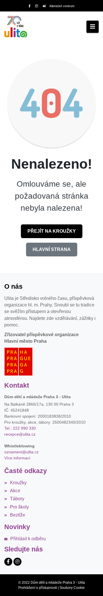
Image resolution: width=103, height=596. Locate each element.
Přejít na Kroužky (51, 231)
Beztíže (17, 515)
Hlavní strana (52, 249)
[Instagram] (36, 6)
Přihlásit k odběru (28, 538)
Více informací (17, 458)
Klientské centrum (61, 6)
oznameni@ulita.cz (21, 452)
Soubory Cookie (72, 588)
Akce (15, 490)
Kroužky (18, 482)
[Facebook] (30, 6)
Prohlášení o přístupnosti (37, 588)
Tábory (17, 498)
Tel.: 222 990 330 (20, 428)
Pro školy (19, 507)
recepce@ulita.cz (19, 434)
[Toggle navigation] (92, 27)
